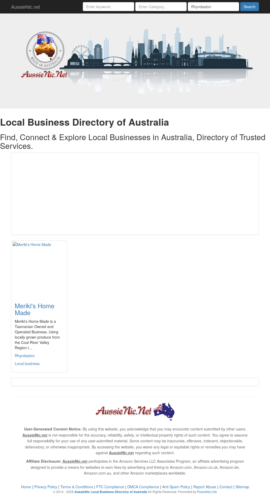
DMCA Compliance (143, 486)
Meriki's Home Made (34, 309)
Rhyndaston (25, 355)
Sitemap (242, 486)
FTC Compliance (110, 486)
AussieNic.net (25, 6)
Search (249, 6)
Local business (27, 363)
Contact (225, 486)
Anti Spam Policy (176, 486)
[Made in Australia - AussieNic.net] (135, 60)
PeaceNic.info (207, 491)
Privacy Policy (45, 486)
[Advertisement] (135, 194)
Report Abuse (204, 486)
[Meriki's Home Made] (39, 268)
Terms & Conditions (76, 486)
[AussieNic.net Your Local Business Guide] (135, 411)
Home (26, 486)
